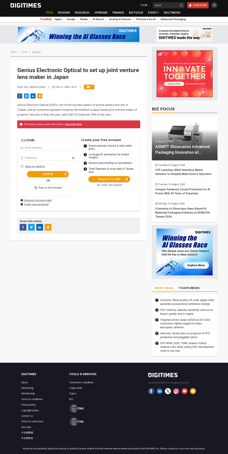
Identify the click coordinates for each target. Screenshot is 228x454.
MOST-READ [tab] (164, 288)
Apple (58, 19)
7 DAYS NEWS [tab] (189, 288)
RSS (71, 399)
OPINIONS (100, 12)
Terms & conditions (32, 399)
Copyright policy (30, 410)
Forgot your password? (36, 204)
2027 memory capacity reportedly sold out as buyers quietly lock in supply (186, 311)
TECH (49, 12)
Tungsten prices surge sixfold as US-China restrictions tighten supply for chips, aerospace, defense (185, 323)
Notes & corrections (32, 421)
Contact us (27, 415)
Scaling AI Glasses (120, 19)
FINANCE (118, 12)
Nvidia (84, 19)
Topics (72, 393)
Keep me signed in (35, 166)
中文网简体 (27, 438)
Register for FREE (109, 179)
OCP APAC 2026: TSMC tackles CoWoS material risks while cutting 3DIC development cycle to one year (187, 347)
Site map (26, 427)
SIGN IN (48, 174)
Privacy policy (28, 404)
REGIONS (64, 12)
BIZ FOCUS (136, 12)
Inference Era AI (146, 19)
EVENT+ (153, 12)
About (24, 382)
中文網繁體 (27, 432)
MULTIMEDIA (172, 12)
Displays (36, 52)
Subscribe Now (73, 124)
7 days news (75, 387)
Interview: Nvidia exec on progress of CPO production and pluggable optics (185, 335)
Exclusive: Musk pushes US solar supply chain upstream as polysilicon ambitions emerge (187, 301)
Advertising (27, 387)
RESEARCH (82, 12)
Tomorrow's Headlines (81, 382)
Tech (24, 52)
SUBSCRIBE (200, 5)
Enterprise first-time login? (38, 200)
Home (14, 52)
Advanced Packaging (173, 19)
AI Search (98, 19)
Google (71, 19)
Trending (46, 19)
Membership (28, 393)
